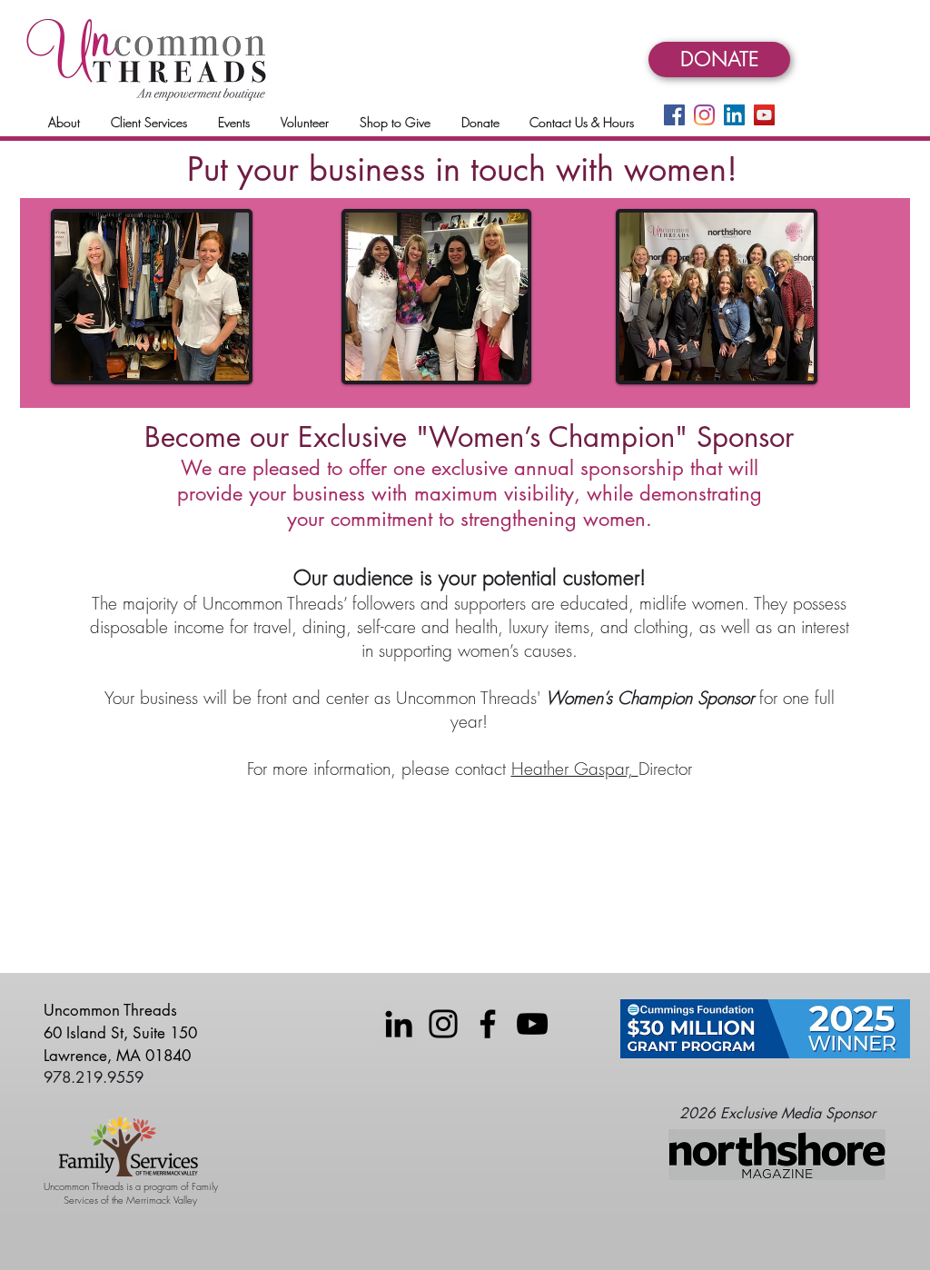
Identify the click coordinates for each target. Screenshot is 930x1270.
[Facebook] (674, 114)
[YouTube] (764, 114)
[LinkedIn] (734, 114)
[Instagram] (704, 114)
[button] (64, 122)
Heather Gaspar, (574, 768)
